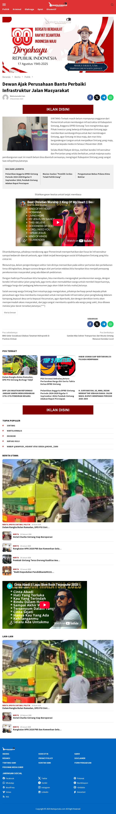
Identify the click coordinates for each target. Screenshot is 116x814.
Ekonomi (11, 436)
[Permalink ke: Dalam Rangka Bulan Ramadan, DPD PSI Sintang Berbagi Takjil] (19, 365)
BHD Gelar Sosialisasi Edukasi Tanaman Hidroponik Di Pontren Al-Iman (25, 335)
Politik (27, 525)
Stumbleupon (82, 783)
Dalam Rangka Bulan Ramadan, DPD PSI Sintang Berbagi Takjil (17, 378)
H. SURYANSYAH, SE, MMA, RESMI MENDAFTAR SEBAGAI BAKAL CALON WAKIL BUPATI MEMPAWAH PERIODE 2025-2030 (95, 394)
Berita (5, 525)
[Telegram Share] (104, 97)
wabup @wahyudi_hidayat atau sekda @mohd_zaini (32, 446)
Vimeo (8, 792)
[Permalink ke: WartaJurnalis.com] (5, 97)
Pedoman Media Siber (12, 767)
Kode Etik (43, 754)
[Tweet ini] (97, 97)
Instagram (46, 787)
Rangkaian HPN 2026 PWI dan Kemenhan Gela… (37, 548)
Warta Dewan (10, 312)
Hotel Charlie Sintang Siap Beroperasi (32, 537)
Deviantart (81, 792)
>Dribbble (81, 787)
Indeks (5, 754)
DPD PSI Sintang (16, 525)
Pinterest (80, 778)
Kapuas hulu (13, 441)
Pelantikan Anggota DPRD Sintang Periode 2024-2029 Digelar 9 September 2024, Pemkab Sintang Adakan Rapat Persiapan (57, 394)
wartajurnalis (14, 431)
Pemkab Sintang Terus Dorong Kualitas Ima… (36, 560)
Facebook (10, 778)
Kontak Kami (45, 763)
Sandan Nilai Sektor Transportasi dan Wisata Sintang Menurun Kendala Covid (90, 335)
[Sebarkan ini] (90, 97)
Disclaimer (79, 758)
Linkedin (45, 792)
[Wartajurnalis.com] (58, 4)
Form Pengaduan (82, 763)
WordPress (10, 787)
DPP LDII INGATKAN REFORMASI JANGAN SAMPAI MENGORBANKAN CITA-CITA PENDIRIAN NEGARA (18, 393)
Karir (77, 754)
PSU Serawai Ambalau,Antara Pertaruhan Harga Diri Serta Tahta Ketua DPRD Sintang (57, 381)
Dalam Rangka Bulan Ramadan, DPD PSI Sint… (26, 527)
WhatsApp (10, 783)
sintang (11, 425)
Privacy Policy (46, 758)
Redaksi (6, 758)
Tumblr (44, 783)
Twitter (44, 778)
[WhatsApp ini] (111, 97)
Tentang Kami (9, 763)
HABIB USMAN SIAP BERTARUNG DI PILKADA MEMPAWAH (95, 358)
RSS (7, 797)
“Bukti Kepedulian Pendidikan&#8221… (33, 572)
